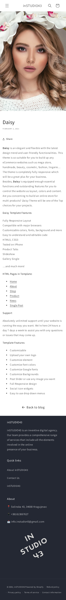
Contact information (51, 592)
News (13, 300)
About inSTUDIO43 (17, 470)
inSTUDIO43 (13, 485)
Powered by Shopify (34, 587)
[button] (7, 6)
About (13, 286)
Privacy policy (14, 592)
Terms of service (31, 592)
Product (14, 295)
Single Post (16, 305)
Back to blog (36, 407)
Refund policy (53, 587)
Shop (13, 291)
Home (13, 281)
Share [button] (9, 138)
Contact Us (13, 478)
